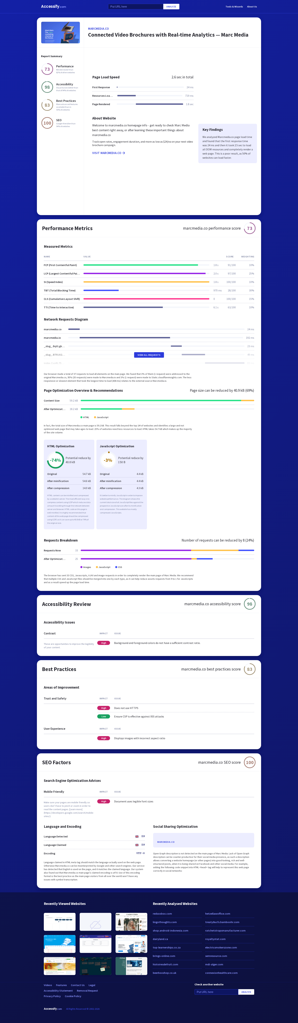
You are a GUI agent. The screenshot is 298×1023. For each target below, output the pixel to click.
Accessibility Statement (58, 990)
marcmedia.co (98, 29)
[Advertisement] (172, 59)
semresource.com (216, 956)
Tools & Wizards (234, 6)
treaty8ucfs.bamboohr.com (222, 922)
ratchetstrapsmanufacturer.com (225, 930)
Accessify (53, 6)
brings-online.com (164, 956)
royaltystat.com (215, 939)
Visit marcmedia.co (106, 153)
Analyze (171, 6)
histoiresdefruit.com (165, 964)
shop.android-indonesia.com (170, 930)
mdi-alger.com (214, 964)
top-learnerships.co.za (167, 947)
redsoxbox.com (162, 913)
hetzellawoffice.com (217, 913)
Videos (48, 985)
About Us (252, 6)
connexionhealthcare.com (221, 972)
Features (61, 985)
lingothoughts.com (165, 922)
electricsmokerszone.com (221, 947)
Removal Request (87, 990)
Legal (92, 985)
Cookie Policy (73, 996)
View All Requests (149, 354)
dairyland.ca (160, 939)
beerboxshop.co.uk (164, 972)
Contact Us (78, 985)
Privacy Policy (52, 996)
